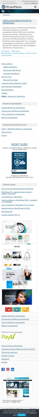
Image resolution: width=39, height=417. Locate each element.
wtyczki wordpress (7, 55)
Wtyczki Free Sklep (10, 80)
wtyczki (34, 53)
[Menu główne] (35, 6)
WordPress (17, 51)
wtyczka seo (28, 53)
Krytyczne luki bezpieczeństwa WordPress (18, 189)
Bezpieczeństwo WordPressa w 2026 (16, 208)
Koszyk (4, 135)
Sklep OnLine (6, 132)
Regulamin (5, 359)
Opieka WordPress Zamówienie (13, 108)
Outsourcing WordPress (12, 70)
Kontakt (4, 93)
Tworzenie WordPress (11, 74)
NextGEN (14, 53)
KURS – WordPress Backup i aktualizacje (17, 129)
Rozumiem (22, 415)
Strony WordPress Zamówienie (13, 114)
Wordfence (21, 53)
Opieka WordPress (10, 67)
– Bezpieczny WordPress (13, 96)
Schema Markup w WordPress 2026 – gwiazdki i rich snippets (19, 201)
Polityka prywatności (9, 352)
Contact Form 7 (7, 53)
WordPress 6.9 (7, 212)
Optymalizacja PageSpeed (11, 87)
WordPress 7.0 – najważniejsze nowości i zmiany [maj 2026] (17, 193)
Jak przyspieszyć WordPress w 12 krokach (18, 205)
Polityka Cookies (8, 356)
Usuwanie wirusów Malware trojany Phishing (18, 349)
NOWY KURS (19, 144)
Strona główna (7, 64)
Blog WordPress (8, 90)
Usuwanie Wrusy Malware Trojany (14, 83)
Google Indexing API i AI (11, 215)
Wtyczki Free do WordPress (12, 346)
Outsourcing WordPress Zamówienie (15, 111)
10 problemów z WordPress (12, 197)
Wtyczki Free (6, 77)
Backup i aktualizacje (10, 118)
